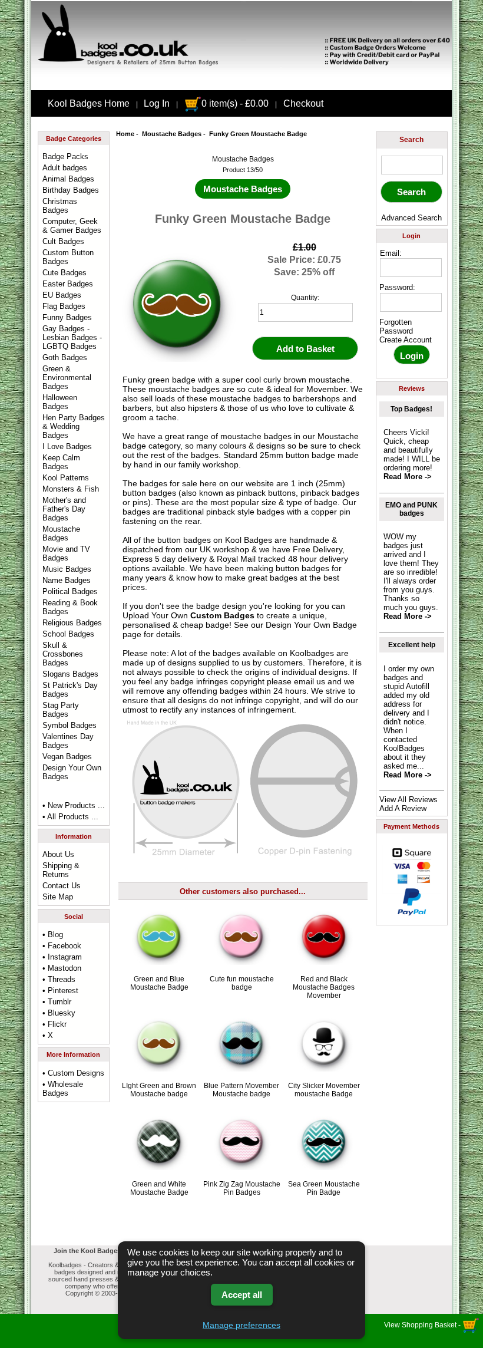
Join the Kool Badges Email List (103, 1250)
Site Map (57, 896)
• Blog (52, 934)
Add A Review (402, 808)
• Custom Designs (73, 1073)
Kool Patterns (65, 477)
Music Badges (66, 569)
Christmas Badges (59, 206)
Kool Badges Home (89, 103)
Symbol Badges (69, 725)
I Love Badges (67, 446)
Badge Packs (65, 156)
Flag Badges (63, 306)
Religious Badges (72, 622)
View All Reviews (408, 799)
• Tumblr (56, 1001)
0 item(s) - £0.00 (235, 103)
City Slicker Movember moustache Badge (324, 1090)
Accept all (241, 1295)
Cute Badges (64, 272)
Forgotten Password (396, 326)
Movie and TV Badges (66, 553)
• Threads (58, 979)
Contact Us (61, 885)
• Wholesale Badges (62, 1088)
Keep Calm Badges (61, 462)
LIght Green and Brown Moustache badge (159, 1090)
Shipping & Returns (61, 870)
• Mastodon (61, 968)
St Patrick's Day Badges (70, 689)
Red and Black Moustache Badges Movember (324, 987)
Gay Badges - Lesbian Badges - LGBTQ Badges (72, 337)
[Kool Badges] (241, 80)
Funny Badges (67, 317)
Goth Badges (64, 357)
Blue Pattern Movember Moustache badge (241, 1090)
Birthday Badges (70, 190)
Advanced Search (411, 217)
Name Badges (66, 580)
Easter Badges (67, 283)
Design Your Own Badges (71, 772)
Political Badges (70, 591)
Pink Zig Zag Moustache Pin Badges (241, 1188)
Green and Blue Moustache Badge (159, 983)
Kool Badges (248, 540)
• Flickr (54, 1024)
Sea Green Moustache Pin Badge (324, 1188)
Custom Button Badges (68, 257)
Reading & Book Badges (70, 607)
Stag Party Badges (60, 710)
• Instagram (62, 957)
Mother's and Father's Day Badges (64, 509)
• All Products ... (70, 816)
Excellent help (411, 645)
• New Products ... (73, 805)
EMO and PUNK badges (411, 509)
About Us (58, 854)
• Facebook (61, 945)
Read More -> (407, 476)
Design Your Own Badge (311, 624)
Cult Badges (63, 241)
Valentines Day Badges (68, 741)
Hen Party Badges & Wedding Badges (73, 426)
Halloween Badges (59, 402)
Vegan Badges (67, 756)
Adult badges (64, 167)
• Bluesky (58, 1012)
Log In (157, 103)
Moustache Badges (171, 133)
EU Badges (61, 295)
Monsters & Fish (70, 489)
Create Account (405, 339)
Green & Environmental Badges (66, 377)
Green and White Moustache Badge (159, 1188)
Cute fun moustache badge (242, 983)
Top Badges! (411, 409)
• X (47, 1035)
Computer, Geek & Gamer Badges (71, 226)
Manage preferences (241, 1325)
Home (125, 133)
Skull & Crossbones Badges (62, 654)
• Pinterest (60, 990)
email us (309, 681)
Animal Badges (68, 178)
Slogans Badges (70, 674)
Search (411, 140)
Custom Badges (222, 615)
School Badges (68, 633)
